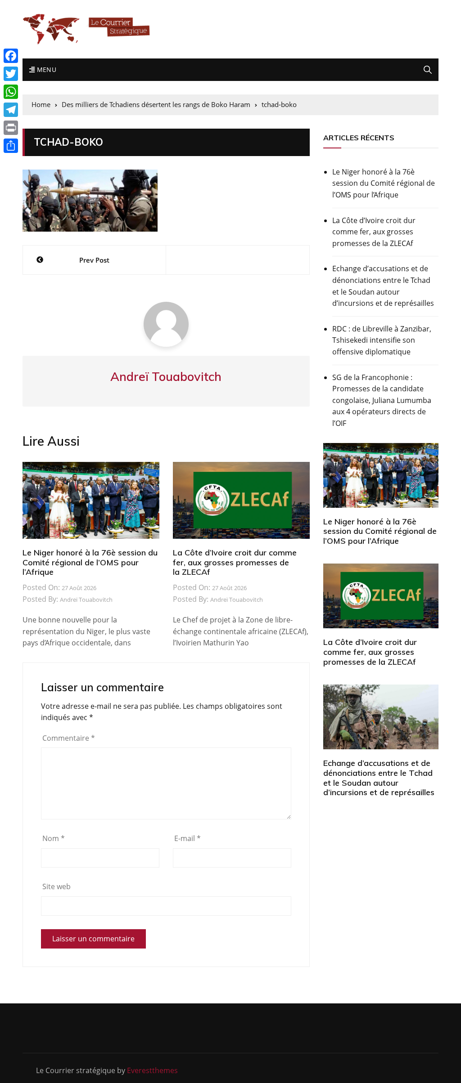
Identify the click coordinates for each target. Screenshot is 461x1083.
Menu (45, 69)
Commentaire (68, 738)
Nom (53, 838)
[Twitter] (11, 74)
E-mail (187, 838)
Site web (56, 886)
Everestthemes (152, 1070)
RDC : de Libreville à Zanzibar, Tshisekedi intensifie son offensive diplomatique (381, 340)
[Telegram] (11, 110)
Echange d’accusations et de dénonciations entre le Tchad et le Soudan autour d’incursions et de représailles (383, 286)
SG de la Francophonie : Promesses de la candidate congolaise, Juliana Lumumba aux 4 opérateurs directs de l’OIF (381, 400)
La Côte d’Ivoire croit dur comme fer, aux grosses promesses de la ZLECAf (235, 562)
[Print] (11, 128)
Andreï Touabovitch (86, 599)
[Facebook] (11, 56)
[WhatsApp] (11, 92)
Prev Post (94, 259)
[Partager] (11, 146)
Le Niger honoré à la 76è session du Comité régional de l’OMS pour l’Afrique (90, 562)
